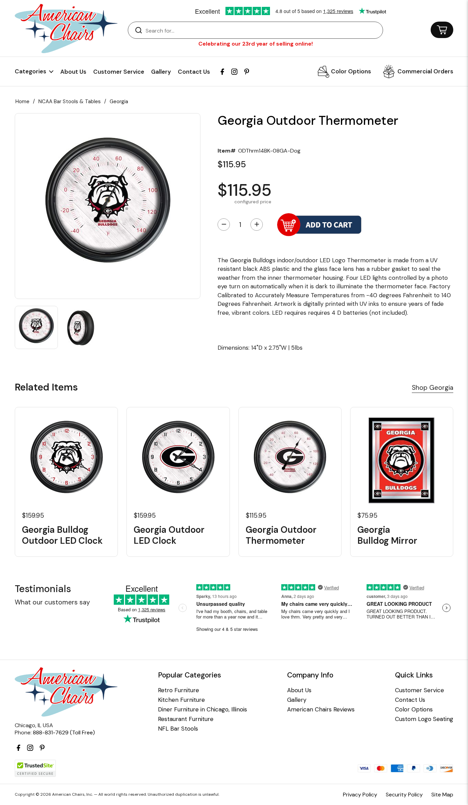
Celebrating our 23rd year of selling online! (255, 43)
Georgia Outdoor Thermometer (281, 535)
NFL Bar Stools (178, 729)
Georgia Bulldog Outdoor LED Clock (62, 535)
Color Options (351, 71)
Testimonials (43, 588)
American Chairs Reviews (321, 709)
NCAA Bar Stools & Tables (69, 101)
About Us (73, 71)
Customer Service (118, 71)
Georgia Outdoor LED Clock (169, 535)
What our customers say (52, 602)
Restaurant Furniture (185, 719)
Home (22, 101)
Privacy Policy (360, 794)
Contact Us (194, 71)
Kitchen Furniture (181, 700)
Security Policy (404, 794)
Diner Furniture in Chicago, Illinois (202, 709)
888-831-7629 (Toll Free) (64, 732)
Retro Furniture (178, 690)
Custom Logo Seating (424, 719)
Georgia (119, 101)
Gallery (161, 71)
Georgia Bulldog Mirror (387, 535)
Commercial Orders (425, 71)
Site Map (442, 794)
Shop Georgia (432, 387)
